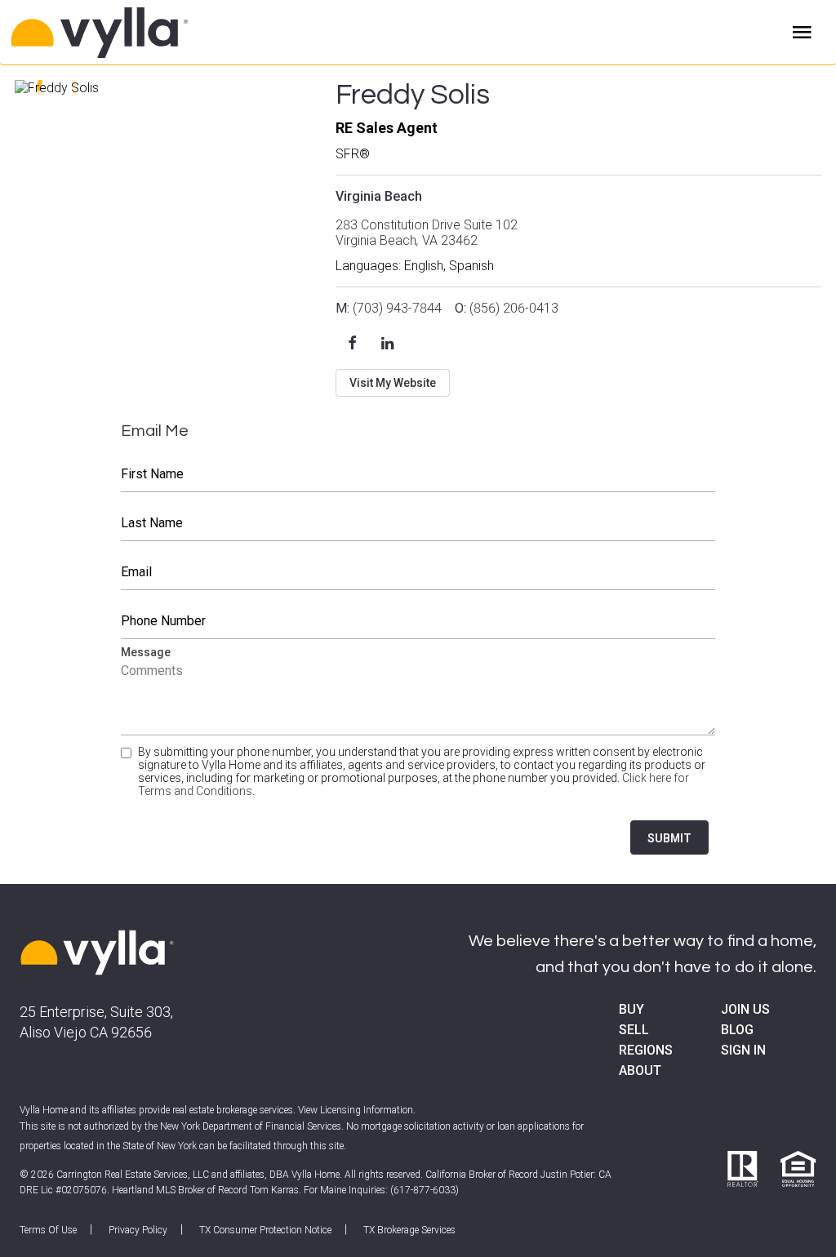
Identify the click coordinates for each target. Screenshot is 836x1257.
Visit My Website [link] (392, 382)
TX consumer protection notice (265, 1230)
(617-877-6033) (424, 1190)
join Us (745, 1009)
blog (737, 1029)
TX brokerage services (409, 1230)
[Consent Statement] (128, 778)
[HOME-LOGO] (97, 954)
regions (646, 1050)
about (640, 1070)
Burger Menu (802, 32)
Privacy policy (138, 1230)
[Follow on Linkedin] (388, 343)
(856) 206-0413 (506, 308)
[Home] (163, 32)
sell (634, 1029)
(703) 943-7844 (389, 308)
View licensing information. (357, 1110)
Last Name (418, 523)
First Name (418, 474)
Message (418, 694)
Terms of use (48, 1230)
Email (418, 572)
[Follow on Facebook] (352, 343)
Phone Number (418, 621)
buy (631, 1009)
